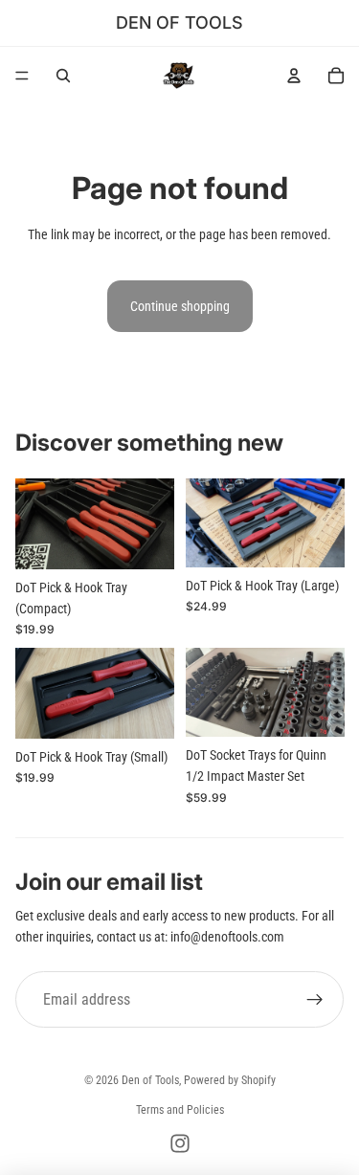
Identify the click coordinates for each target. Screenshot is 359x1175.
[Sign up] (315, 1000)
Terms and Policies (180, 1110)
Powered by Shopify (230, 1080)
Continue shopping (180, 306)
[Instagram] (179, 1143)
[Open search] (63, 76)
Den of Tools (150, 1080)
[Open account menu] (294, 76)
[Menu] (22, 76)
